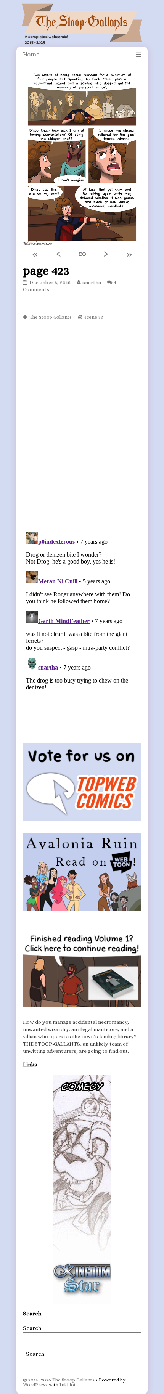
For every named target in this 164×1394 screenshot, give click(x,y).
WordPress (35, 1385)
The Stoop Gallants (50, 317)
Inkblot (67, 1385)
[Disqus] (82, 428)
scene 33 (93, 317)
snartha (91, 282)
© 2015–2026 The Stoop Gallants (59, 1380)
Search (32, 1328)
